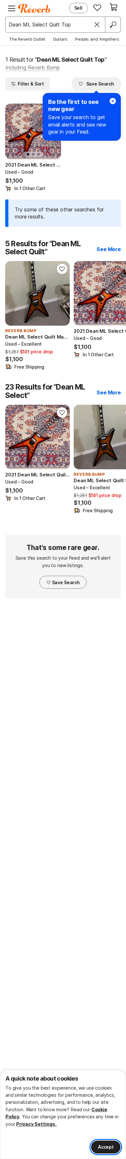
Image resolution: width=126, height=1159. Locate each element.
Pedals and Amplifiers (97, 39)
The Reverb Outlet (27, 39)
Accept (106, 1147)
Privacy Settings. (36, 1124)
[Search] (113, 24)
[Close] (96, 24)
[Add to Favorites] (62, 269)
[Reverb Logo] (34, 8)
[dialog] (63, 1114)
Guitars (60, 39)
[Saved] (97, 7)
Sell (78, 8)
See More (109, 249)
